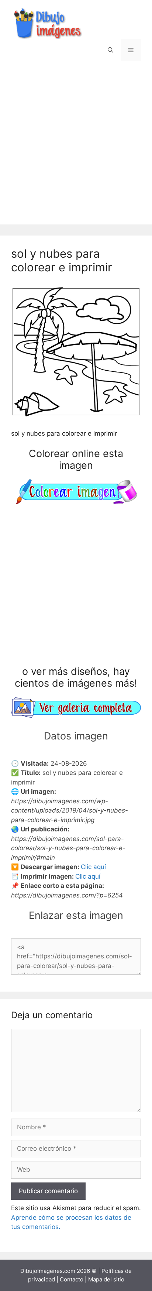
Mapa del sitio (106, 1279)
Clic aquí (93, 867)
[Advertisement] (76, 148)
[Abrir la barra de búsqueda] (110, 50)
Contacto (71, 1279)
